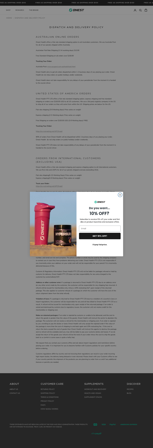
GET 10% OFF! (100, 235)
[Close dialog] (120, 195)
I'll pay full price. (100, 244)
